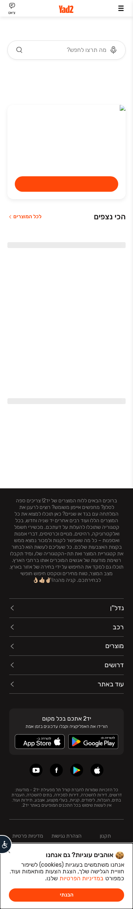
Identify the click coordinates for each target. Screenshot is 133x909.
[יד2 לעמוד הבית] (66, 9)
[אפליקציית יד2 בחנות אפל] (97, 770)
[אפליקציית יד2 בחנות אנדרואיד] (76, 770)
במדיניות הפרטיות (81, 878)
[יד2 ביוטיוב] (36, 770)
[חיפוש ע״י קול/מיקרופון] (113, 50)
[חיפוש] (19, 50)
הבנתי (67, 895)
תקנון (105, 836)
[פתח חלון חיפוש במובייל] (66, 50)
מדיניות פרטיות (27, 836)
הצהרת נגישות (66, 836)
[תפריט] (121, 8)
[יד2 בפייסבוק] (56, 770)
